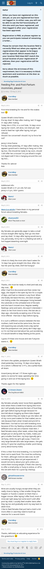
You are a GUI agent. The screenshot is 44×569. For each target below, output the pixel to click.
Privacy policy (20, 559)
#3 (42, 205)
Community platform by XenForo (21, 563)
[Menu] (3, 3)
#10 (41, 529)
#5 (42, 256)
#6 (42, 280)
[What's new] (36, 3)
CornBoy (6, 91)
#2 (42, 181)
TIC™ (22, 565)
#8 (42, 399)
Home (34, 559)
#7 (42, 356)
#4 (42, 227)
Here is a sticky (8, 209)
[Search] (41, 3)
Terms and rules (7, 559)
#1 (42, 105)
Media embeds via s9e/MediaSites (13, 567)
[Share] (38, 105)
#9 (42, 484)
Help (28, 559)
